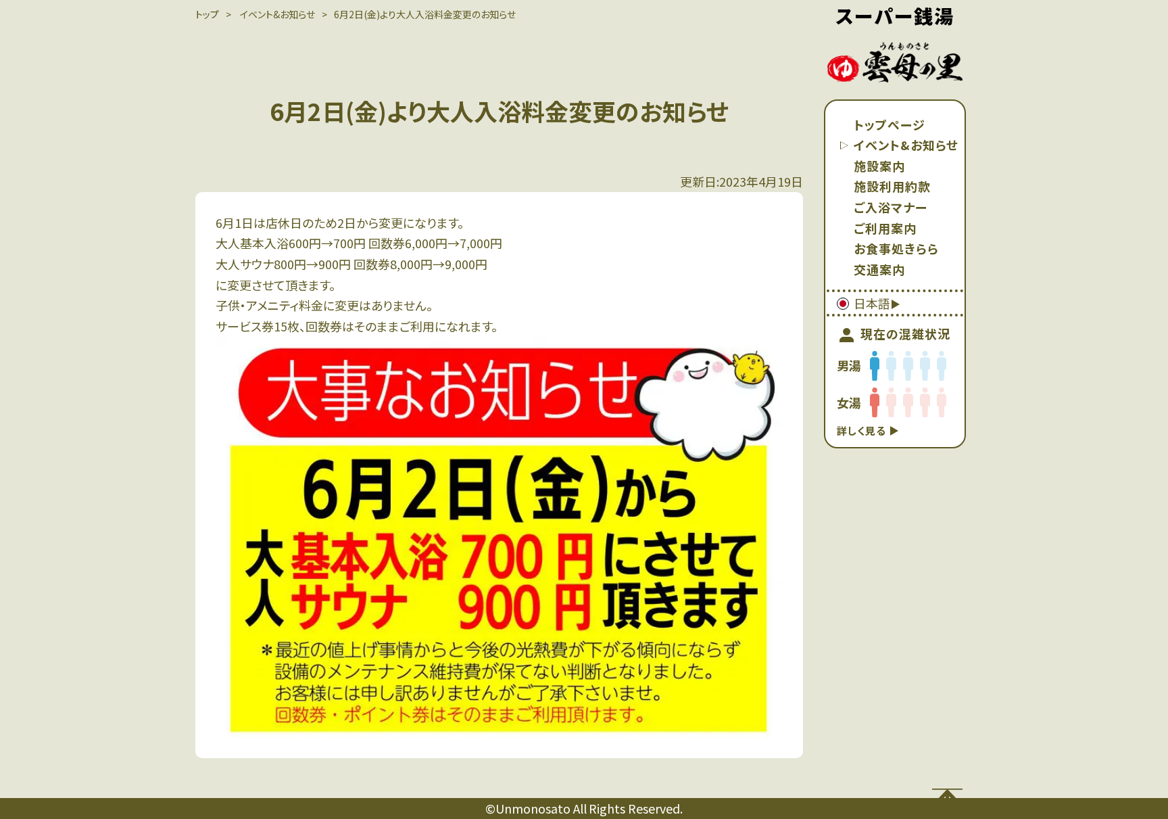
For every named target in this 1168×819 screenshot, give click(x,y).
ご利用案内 (885, 228)
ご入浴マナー (890, 207)
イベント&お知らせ (906, 145)
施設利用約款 (892, 186)
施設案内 (879, 165)
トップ (207, 14)
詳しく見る (863, 430)
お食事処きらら (896, 248)
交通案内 (879, 269)
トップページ (889, 124)
